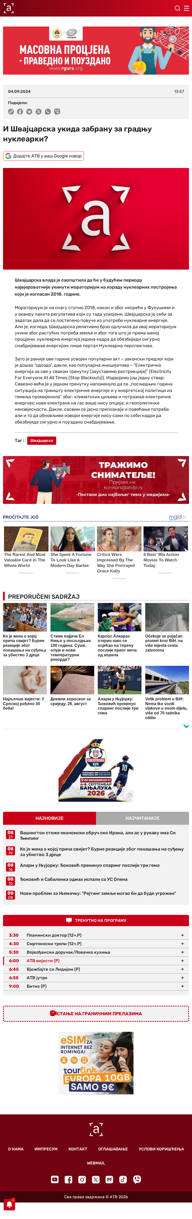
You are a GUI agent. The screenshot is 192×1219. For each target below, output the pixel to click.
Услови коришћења (161, 1149)
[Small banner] (96, 770)
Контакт (77, 1149)
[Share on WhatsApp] (48, 112)
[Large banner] (96, 51)
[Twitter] (96, 1179)
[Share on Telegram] (29, 112)
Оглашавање (113, 1149)
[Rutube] (109, 1179)
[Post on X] (39, 112)
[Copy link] (11, 112)
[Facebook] (68, 1179)
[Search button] (177, 8)
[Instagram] (82, 1179)
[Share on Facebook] (20, 112)
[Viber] (137, 1179)
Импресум (46, 1149)
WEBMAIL (96, 1163)
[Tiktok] (123, 1179)
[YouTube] (54, 1179)
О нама (16, 1149)
